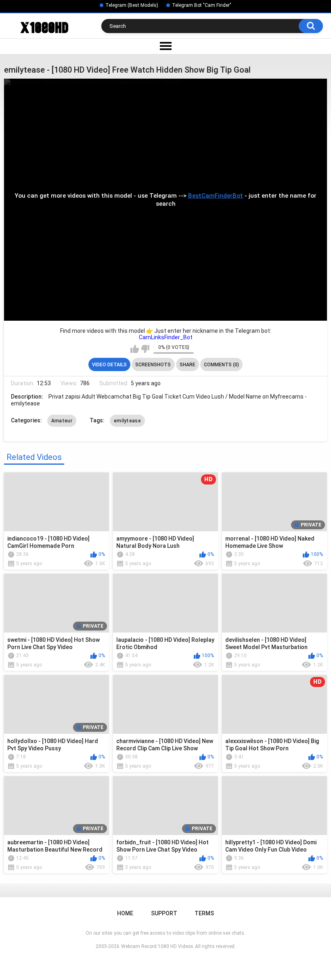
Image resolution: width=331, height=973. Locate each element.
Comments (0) (221, 364)
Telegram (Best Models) (131, 5)
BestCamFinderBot (215, 195)
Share (187, 364)
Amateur (61, 421)
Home (125, 913)
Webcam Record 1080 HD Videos (157, 946)
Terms (204, 913)
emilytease (127, 421)
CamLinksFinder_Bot (166, 337)
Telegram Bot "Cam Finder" (201, 5)
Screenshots (153, 364)
